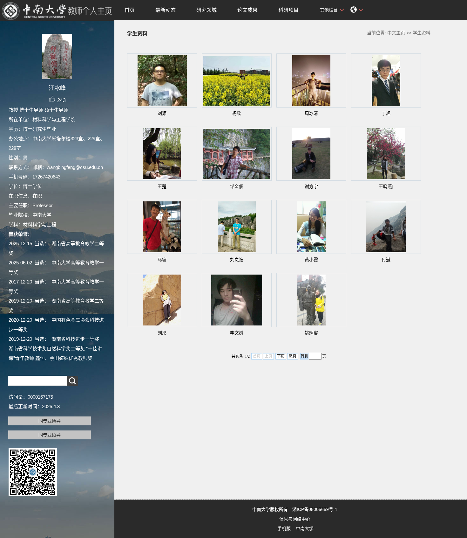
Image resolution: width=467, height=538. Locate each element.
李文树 (236, 332)
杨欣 (236, 113)
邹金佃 (236, 186)
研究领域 (206, 10)
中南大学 (305, 528)
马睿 (162, 259)
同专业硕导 (49, 434)
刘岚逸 (236, 259)
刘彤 (162, 332)
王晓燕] (386, 186)
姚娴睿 (311, 332)
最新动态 (165, 10)
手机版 (284, 528)
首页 (130, 10)
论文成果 (247, 10)
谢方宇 (311, 186)
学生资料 (421, 32)
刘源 (162, 113)
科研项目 (288, 10)
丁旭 (386, 113)
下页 (281, 356)
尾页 (292, 356)
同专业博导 (49, 420)
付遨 (386, 259)
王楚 (162, 186)
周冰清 (311, 113)
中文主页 (396, 32)
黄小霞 (311, 259)
